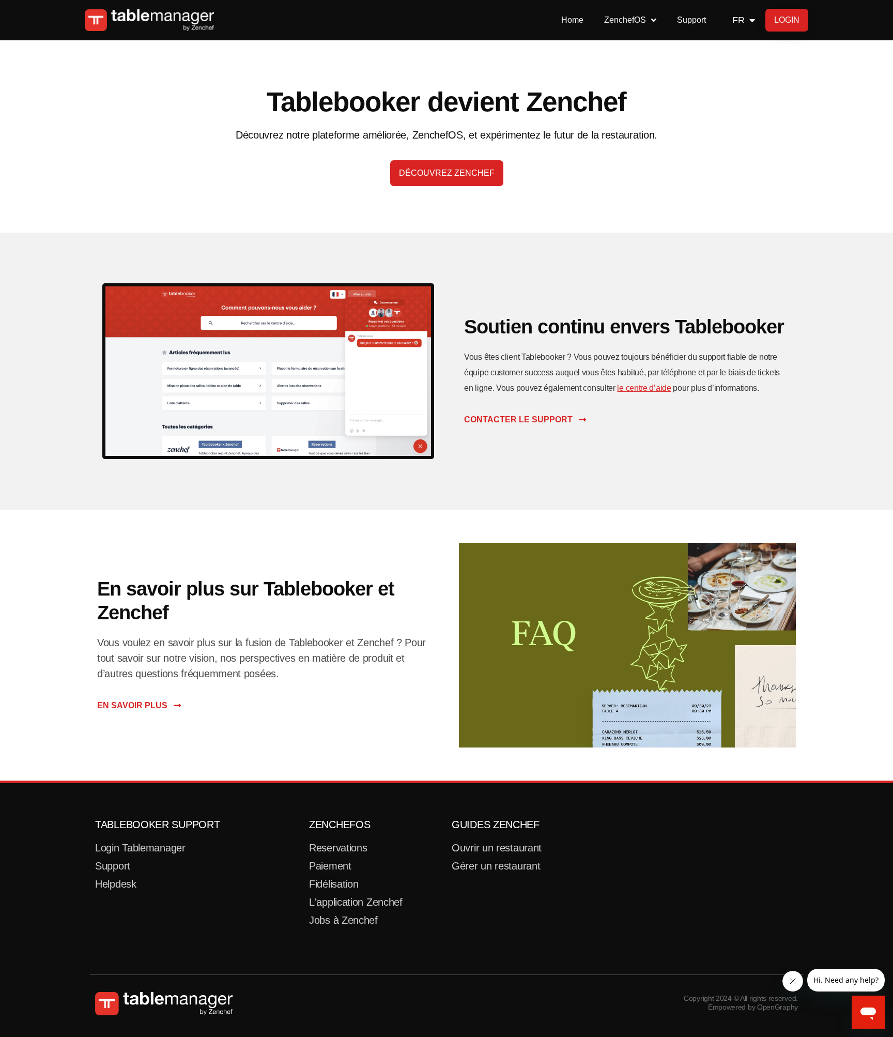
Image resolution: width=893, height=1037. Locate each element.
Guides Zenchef (496, 824)
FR (738, 20)
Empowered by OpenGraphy (753, 1007)
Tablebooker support (157, 824)
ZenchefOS (339, 824)
